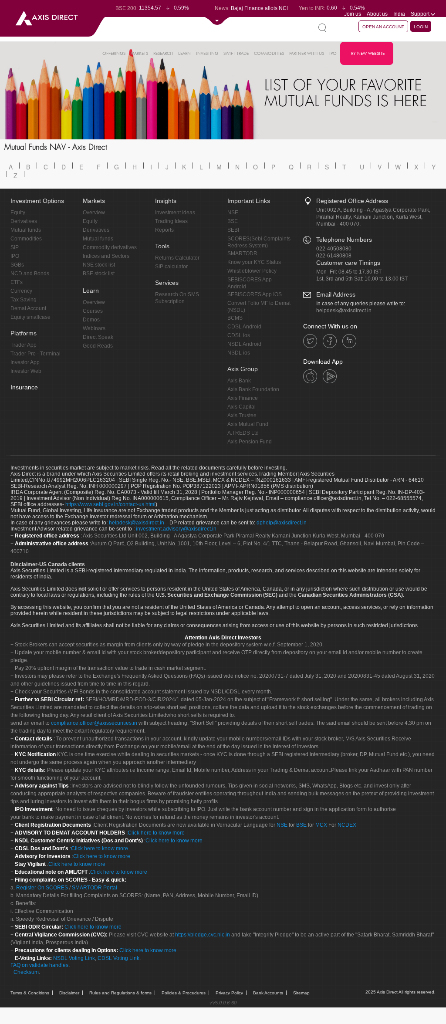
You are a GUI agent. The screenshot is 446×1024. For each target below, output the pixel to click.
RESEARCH (163, 53)
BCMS (235, 318)
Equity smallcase (30, 317)
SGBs (17, 265)
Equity (17, 213)
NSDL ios (238, 353)
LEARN (184, 53)
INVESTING (207, 53)
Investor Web (25, 371)
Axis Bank (239, 381)
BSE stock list (99, 273)
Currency (21, 291)
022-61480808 (333, 256)
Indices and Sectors (106, 256)
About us (377, 14)
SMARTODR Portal (94, 888)
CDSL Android (244, 327)
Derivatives (23, 221)
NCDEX (347, 825)
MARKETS (139, 53)
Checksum (26, 972)
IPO (333, 53)
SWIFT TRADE (236, 53)
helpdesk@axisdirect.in (344, 311)
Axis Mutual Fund (247, 424)
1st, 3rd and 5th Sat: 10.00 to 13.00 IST (362, 279)
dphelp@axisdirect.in (282, 523)
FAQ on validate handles (39, 965)
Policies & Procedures (184, 992)
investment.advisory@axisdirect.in (176, 529)
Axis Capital (241, 407)
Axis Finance (242, 398)
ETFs (16, 282)
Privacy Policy (229, 992)
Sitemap (301, 992)
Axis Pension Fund (249, 442)
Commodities (26, 239)
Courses (93, 311)
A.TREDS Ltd (243, 433)
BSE (232, 221)
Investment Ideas (175, 213)
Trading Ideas (171, 221)
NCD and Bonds (29, 273)
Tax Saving (23, 300)
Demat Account (28, 308)
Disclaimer (69, 992)
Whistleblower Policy (252, 271)
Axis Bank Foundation (253, 389)
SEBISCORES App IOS (254, 294)
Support (421, 14)
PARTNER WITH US (306, 53)
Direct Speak (98, 337)
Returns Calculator (177, 258)
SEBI (233, 230)
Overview (94, 213)
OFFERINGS (113, 53)
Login (421, 26)
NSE (232, 213)
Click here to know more (156, 833)
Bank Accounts (268, 992)
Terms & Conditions (29, 992)
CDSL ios (238, 335)
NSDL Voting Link (74, 958)
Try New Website (367, 53)
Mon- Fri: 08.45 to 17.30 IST (349, 272)
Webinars (94, 328)
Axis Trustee (242, 415)
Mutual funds (25, 230)
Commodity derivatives (110, 247)
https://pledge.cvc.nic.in (202, 935)
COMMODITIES (269, 53)
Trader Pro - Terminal (35, 354)
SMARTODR (242, 253)
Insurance (24, 387)
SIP (14, 247)
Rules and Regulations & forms (120, 992)
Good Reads (98, 346)
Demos (91, 320)
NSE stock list (99, 265)
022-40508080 (333, 249)
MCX (321, 825)
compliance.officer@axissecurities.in (94, 723)
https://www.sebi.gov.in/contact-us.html (110, 504)
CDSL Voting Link (118, 958)
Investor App (25, 362)
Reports (164, 230)
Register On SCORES (41, 888)
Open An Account (383, 26)
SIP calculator (171, 267)
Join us (352, 14)
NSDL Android (244, 344)
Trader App (23, 345)
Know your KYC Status (254, 262)
